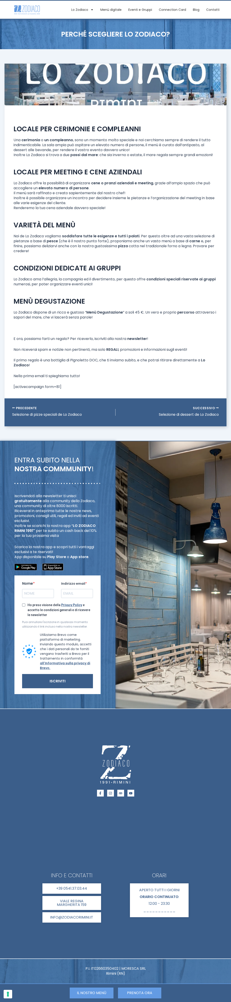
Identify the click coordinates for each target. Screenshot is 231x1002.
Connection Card (172, 9)
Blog (196, 9)
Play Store (56, 556)
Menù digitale (111, 9)
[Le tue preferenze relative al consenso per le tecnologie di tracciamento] (8, 994)
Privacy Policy (71, 605)
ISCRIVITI (57, 681)
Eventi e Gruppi (140, 9)
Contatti (212, 9)
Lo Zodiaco (79, 9)
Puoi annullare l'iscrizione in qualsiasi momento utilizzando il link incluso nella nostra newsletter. (55, 624)
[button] (159, 900)
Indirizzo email (73, 583)
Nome (27, 583)
